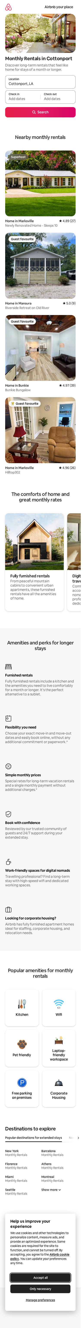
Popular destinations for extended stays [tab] (33, 1138)
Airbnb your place (59, 7)
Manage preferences (40, 1300)
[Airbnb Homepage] (8, 7)
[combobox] (40, 83)
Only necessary (40, 1289)
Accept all (40, 1278)
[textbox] (23, 98)
